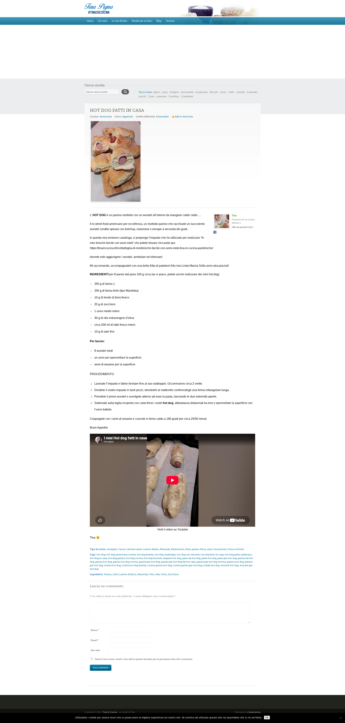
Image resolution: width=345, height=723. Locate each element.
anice (165, 92)
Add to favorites (184, 116)
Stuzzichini (220, 549)
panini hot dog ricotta (125, 561)
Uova (164, 574)
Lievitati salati (134, 549)
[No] (340, 718)
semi (209, 549)
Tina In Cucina (110, 712)
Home (90, 21)
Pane (188, 549)
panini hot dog (103, 561)
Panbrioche (177, 549)
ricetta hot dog (112, 565)
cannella (240, 92)
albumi (156, 92)
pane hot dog (209, 558)
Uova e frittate (236, 549)
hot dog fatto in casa (212, 554)
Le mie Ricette (119, 21)
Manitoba (142, 574)
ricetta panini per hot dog (187, 565)
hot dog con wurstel (188, 554)
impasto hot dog (172, 558)
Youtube (182, 529)
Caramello (252, 92)
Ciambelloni (187, 96)
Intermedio (162, 116)
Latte (115, 574)
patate (195, 549)
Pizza (203, 549)
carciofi (142, 96)
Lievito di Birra (127, 574)
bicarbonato (202, 92)
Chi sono (102, 21)
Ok (266, 717)
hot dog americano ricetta (121, 554)
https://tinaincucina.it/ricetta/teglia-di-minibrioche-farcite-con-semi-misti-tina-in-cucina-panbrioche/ (151, 248)
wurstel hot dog (230, 565)
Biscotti (214, 92)
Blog (159, 21)
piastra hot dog (235, 561)
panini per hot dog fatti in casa (178, 561)
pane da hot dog (191, 558)
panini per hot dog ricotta (211, 561)
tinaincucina (255, 712)
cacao (223, 92)
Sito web (95, 650)
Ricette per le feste (142, 21)
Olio (151, 574)
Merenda (165, 549)
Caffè (231, 92)
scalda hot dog (211, 565)
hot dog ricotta (134, 558)
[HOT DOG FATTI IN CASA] (115, 161)
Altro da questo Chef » (243, 227)
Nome (95, 630)
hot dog (100, 554)
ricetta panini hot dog (160, 565)
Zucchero (173, 574)
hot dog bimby (145, 554)
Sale (157, 574)
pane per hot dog (227, 558)
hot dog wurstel (153, 558)
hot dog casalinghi (165, 554)
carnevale (161, 96)
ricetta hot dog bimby (134, 565)
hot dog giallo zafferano (238, 554)
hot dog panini (116, 558)
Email (95, 640)
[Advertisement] (172, 52)
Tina (234, 215)
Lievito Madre (151, 549)
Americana (105, 116)
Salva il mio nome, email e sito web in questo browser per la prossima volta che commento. (144, 659)
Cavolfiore (174, 96)
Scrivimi (170, 21)
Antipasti (174, 92)
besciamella (187, 92)
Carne (151, 96)
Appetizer (127, 116)
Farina (107, 574)
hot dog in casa (98, 558)
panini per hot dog (149, 561)
